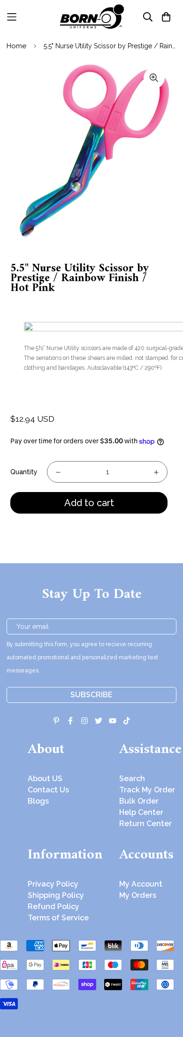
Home (16, 46)
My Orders (137, 895)
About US (45, 778)
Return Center (145, 823)
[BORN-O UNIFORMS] (91, 16)
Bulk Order (139, 801)
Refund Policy (53, 906)
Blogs (38, 801)
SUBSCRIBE (91, 694)
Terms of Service (58, 917)
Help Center (141, 812)
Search (132, 778)
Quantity (24, 472)
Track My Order (147, 789)
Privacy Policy (53, 884)
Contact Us (48, 789)
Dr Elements (60, 1030)
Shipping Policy (56, 895)
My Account (140, 884)
